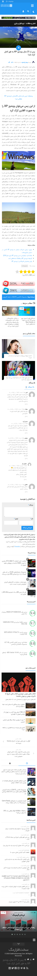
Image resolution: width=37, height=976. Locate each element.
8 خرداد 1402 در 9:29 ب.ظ (18, 424)
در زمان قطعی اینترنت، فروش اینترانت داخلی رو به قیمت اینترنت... (15, 887)
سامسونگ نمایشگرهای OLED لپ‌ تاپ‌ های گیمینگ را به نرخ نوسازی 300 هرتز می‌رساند (14, 573)
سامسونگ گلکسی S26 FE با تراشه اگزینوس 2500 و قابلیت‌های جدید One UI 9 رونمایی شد (15, 298)
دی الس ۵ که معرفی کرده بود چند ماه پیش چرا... (15, 845)
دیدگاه (29, 387)
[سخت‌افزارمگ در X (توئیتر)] (12, 968)
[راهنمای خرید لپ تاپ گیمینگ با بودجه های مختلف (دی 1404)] (18, 921)
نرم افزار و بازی (19, 23)
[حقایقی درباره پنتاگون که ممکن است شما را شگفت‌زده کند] (31, 705)
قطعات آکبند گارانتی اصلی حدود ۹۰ (19, 852)
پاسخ (26, 404)
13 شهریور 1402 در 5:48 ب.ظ (17, 466)
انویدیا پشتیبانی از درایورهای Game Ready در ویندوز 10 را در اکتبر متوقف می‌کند (14, 802)
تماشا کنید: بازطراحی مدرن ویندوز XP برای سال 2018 (17, 255)
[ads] (18, 18)
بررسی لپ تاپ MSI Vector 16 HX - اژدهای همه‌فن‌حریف (14, 653)
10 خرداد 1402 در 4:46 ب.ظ (15, 409)
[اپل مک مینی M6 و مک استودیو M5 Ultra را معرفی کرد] (32, 593)
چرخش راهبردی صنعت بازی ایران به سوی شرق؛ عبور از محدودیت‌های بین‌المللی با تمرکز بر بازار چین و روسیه (13, 772)
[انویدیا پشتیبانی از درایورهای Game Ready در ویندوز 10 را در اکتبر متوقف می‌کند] (31, 802)
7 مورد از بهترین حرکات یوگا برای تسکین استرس (14, 721)
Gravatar (17, 546)
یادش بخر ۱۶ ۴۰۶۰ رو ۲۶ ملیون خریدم (19, 902)
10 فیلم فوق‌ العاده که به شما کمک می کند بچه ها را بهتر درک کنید (19, 379)
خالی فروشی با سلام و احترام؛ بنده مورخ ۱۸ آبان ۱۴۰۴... (16, 869)
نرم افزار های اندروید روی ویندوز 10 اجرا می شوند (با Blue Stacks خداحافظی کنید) (28, 321)
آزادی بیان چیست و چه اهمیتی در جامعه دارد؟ (13, 728)
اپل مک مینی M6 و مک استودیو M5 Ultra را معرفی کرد (14, 593)
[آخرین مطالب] (26, 764)
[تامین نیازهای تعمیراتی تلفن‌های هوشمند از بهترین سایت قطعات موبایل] (31, 782)
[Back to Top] (18, 944)
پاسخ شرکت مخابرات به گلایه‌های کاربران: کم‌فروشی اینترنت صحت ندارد (15, 583)
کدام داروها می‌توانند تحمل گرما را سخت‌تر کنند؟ (20, 357)
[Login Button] (23, 11)
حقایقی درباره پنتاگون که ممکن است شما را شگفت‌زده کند (13, 705)
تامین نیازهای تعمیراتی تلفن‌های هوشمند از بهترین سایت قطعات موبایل (14, 782)
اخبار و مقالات (31, 23)
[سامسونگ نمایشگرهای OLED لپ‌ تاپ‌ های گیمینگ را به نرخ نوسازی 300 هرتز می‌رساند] (32, 573)
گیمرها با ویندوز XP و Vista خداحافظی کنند (20, 258)
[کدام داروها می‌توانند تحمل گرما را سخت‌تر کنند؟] (18, 348)
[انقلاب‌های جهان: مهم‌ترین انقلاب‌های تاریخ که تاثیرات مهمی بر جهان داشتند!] (19, 682)
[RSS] (27, 968)
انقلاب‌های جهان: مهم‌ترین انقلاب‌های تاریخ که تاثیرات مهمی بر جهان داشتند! (20, 695)
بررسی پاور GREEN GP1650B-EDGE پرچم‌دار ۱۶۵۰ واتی (14, 613)
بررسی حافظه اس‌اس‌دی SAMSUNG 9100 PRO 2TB (15, 623)
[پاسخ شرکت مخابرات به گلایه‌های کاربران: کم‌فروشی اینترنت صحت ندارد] (32, 583)
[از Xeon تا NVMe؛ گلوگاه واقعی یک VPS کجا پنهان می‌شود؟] (31, 812)
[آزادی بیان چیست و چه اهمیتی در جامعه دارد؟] (31, 728)
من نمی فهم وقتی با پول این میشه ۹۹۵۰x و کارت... (17, 838)
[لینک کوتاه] (9, 62)
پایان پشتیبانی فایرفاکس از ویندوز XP (22, 261)
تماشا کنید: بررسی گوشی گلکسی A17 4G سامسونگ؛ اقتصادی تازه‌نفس (16, 643)
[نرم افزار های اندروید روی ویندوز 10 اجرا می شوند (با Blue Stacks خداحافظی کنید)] (27, 311)
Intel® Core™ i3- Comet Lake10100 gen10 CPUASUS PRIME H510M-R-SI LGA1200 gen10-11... (15, 878)
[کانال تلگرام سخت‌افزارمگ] (21, 968)
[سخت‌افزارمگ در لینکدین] (10, 968)
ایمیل (16, 519)
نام (31, 519)
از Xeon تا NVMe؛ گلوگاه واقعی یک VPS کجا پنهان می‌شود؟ (14, 812)
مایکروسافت (24, 266)
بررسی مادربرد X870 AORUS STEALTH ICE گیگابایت (15, 633)
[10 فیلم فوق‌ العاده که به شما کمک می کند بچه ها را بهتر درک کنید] (18, 370)
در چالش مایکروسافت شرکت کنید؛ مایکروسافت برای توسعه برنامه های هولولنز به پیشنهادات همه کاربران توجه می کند (12, 322)
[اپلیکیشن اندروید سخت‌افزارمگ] (24, 968)
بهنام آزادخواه (24, 62)
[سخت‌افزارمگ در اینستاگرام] (18, 968)
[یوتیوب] (18, 284)
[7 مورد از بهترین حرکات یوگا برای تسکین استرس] (31, 721)
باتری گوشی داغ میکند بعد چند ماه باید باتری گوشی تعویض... (17, 860)
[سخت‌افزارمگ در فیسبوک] (16, 968)
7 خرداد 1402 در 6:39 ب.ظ (15, 485)
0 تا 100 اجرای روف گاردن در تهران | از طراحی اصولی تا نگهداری (14, 713)
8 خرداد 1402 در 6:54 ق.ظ (15, 438)
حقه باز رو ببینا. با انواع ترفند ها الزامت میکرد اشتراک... (17, 830)
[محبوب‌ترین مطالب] (9, 764)
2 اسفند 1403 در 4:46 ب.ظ (16, 392)
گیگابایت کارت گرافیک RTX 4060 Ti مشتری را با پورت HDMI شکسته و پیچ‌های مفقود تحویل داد (14, 563)
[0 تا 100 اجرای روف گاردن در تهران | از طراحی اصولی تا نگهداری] (31, 713)
